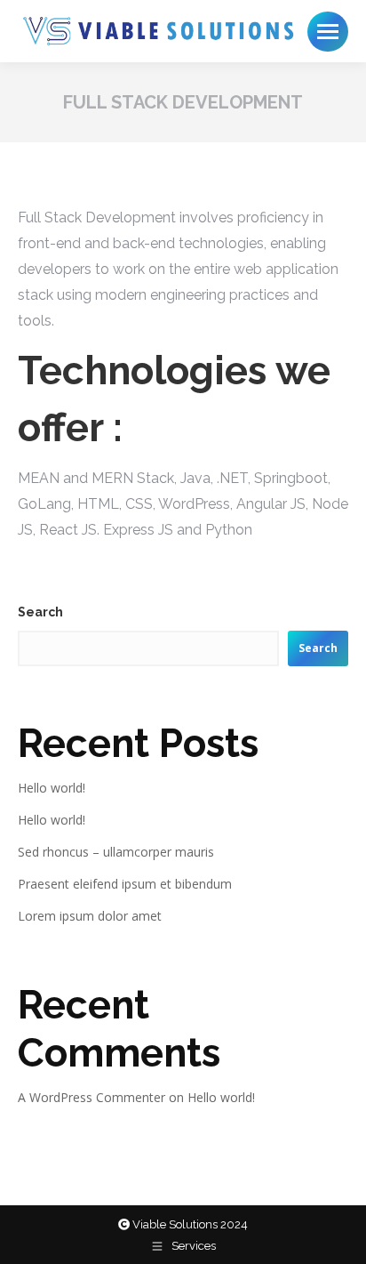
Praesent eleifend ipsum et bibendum (125, 883)
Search (40, 612)
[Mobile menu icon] (327, 32)
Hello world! (51, 787)
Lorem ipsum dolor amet (90, 915)
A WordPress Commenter (91, 1097)
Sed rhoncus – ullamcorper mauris (116, 851)
